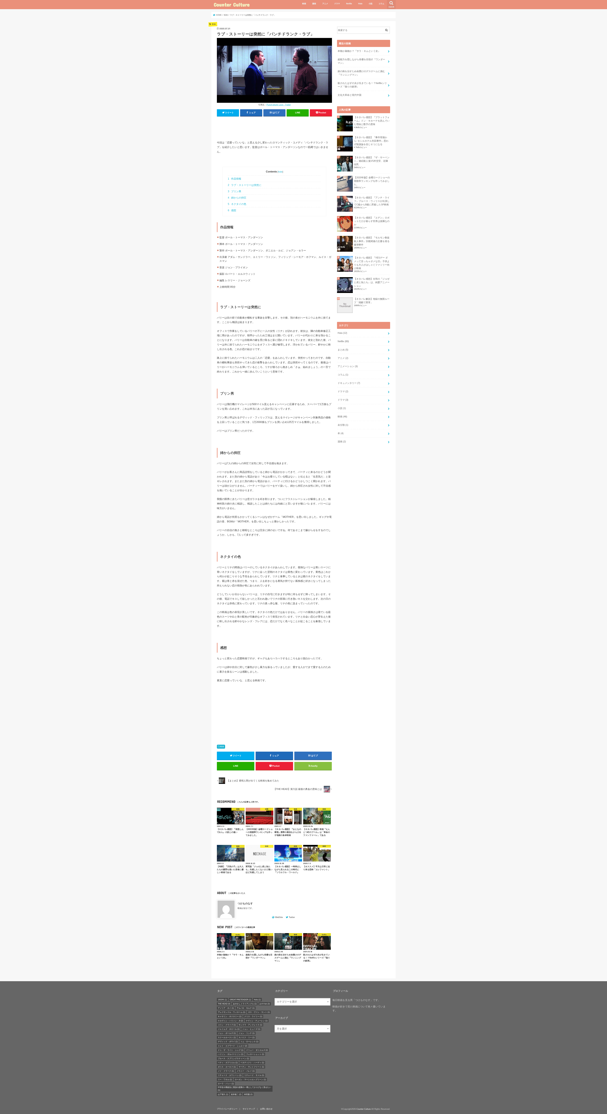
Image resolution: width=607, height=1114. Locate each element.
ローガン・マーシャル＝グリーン (250, 1079)
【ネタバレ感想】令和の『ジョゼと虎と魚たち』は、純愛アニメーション (371, 282)
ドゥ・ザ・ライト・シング (230, 1050)
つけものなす (245, 903)
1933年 (222, 1000)
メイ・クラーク (226, 1071)
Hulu (360, 4)
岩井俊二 (236, 1094)
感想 (232, 210)
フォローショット (255, 1054)
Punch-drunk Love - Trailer (279, 105)
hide (280, 171)
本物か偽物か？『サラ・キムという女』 (359, 51)
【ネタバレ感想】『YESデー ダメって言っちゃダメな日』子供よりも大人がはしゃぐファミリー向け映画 (371, 263)
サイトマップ (249, 1109)
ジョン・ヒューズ (251, 1029)
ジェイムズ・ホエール (229, 1029)
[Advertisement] (274, 127)
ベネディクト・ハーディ (252, 1063)
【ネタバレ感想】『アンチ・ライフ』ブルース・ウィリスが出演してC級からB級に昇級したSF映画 (371, 201)
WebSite (279, 917)
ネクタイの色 (237, 204)
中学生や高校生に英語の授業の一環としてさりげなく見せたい (244, 1088)
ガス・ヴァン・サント (259, 1012)
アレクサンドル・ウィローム (231, 1012)
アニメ (325, 4)
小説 (370, 4)
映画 (304, 4)
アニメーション (348, 366)
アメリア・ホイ (226, 1008)
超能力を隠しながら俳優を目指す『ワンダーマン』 (361, 61)
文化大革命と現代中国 (349, 95)
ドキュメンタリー (349, 383)
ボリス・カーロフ (227, 1067)
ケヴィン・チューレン (257, 1021)
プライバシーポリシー (227, 1109)
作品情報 (234, 178)
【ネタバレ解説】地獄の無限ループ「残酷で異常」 (371, 301)
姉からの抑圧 (237, 197)
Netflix (349, 4)
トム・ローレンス (249, 1041)
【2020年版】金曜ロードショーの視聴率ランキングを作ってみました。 (372, 181)
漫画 (314, 4)
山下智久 (223, 1094)
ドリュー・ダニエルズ (257, 1050)
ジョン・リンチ (247, 1033)
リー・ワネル (225, 1079)
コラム (381, 4)
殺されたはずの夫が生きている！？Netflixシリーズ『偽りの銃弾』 (362, 85)
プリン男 (234, 191)
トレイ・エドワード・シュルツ (232, 1046)
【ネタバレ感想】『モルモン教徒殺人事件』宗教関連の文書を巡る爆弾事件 (371, 241)
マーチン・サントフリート (251, 1067)
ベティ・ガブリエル (228, 1063)
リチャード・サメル (254, 1075)
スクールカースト (227, 1037)
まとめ (343, 349)
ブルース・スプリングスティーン (233, 1058)
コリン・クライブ (227, 1025)
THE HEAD (224, 1004)
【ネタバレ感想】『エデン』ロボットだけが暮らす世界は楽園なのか (371, 221)
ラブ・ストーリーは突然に (244, 185)
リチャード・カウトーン (230, 1075)
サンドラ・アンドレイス (250, 1025)
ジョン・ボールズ (227, 1033)
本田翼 (248, 1094)
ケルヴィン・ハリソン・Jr (230, 1021)
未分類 (343, 425)
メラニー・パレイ (246, 1071)
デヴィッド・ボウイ (228, 1041)
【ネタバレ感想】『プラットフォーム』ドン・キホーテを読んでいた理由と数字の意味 (371, 121)
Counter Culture (232, 4)
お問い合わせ (266, 1109)
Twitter (292, 917)
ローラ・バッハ (226, 1084)
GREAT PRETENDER (240, 1000)
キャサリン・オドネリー (230, 1016)
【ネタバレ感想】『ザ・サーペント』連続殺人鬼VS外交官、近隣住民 (371, 161)
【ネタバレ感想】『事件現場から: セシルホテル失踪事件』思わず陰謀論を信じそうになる (371, 141)
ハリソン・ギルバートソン (230, 1054)
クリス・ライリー (253, 1016)
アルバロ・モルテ (246, 1008)
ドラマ (337, 4)
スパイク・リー (247, 1037)
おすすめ (264, 1004)
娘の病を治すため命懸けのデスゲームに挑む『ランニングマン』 (361, 73)
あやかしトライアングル (245, 1004)
